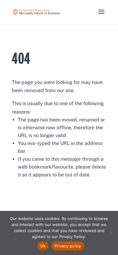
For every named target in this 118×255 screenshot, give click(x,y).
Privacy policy (67, 246)
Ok (43, 246)
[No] (110, 233)
